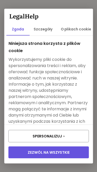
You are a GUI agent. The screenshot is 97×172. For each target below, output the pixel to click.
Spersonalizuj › (48, 136)
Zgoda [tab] (18, 29)
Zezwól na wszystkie (49, 152)
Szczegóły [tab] (43, 29)
